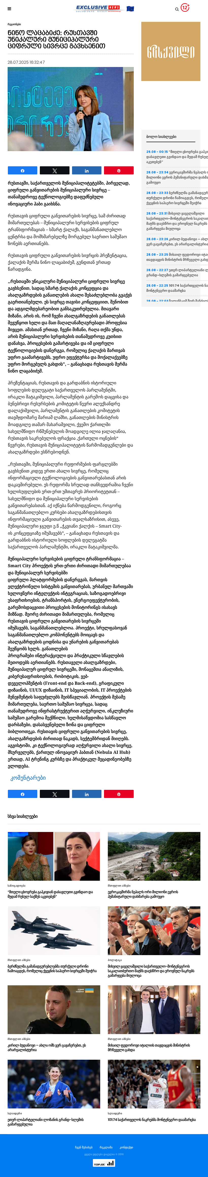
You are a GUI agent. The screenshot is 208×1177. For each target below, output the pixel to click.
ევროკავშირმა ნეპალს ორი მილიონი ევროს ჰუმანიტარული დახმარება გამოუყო (143, 894)
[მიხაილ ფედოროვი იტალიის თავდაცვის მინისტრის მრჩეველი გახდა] (154, 1009)
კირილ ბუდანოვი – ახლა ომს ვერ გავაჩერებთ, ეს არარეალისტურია (47, 1047)
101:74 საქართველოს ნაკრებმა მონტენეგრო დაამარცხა (152, 1119)
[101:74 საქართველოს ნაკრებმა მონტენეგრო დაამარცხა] (154, 1084)
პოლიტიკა (115, 960)
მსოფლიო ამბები (119, 886)
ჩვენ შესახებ (84, 1147)
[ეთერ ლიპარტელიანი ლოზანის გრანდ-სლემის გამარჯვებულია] (54, 1084)
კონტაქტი (126, 1147)
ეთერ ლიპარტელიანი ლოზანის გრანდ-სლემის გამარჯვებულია (45, 1122)
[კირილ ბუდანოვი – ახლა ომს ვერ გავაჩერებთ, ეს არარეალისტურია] (54, 1009)
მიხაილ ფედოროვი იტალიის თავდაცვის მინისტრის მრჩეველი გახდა (149, 1047)
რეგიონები (14, 24)
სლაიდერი (15, 1113)
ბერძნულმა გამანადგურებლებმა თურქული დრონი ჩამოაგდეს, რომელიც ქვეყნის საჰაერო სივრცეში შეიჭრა (52, 968)
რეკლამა (106, 1147)
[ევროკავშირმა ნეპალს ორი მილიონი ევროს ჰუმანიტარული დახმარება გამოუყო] (154, 856)
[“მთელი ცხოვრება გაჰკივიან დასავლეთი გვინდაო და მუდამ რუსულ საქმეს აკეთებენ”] (54, 856)
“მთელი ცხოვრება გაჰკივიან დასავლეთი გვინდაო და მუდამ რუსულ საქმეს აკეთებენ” (50, 894)
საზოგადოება (17, 886)
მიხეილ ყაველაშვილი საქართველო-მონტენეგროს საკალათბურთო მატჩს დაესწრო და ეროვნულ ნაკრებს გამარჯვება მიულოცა (151, 971)
